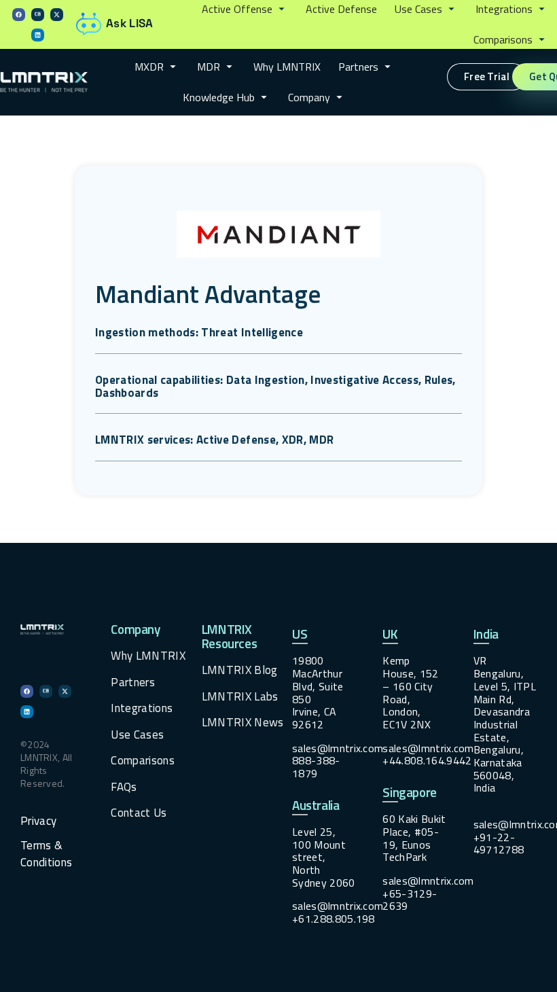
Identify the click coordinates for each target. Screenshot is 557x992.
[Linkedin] (37, 35)
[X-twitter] (56, 14)
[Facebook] (18, 14)
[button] (245, 9)
